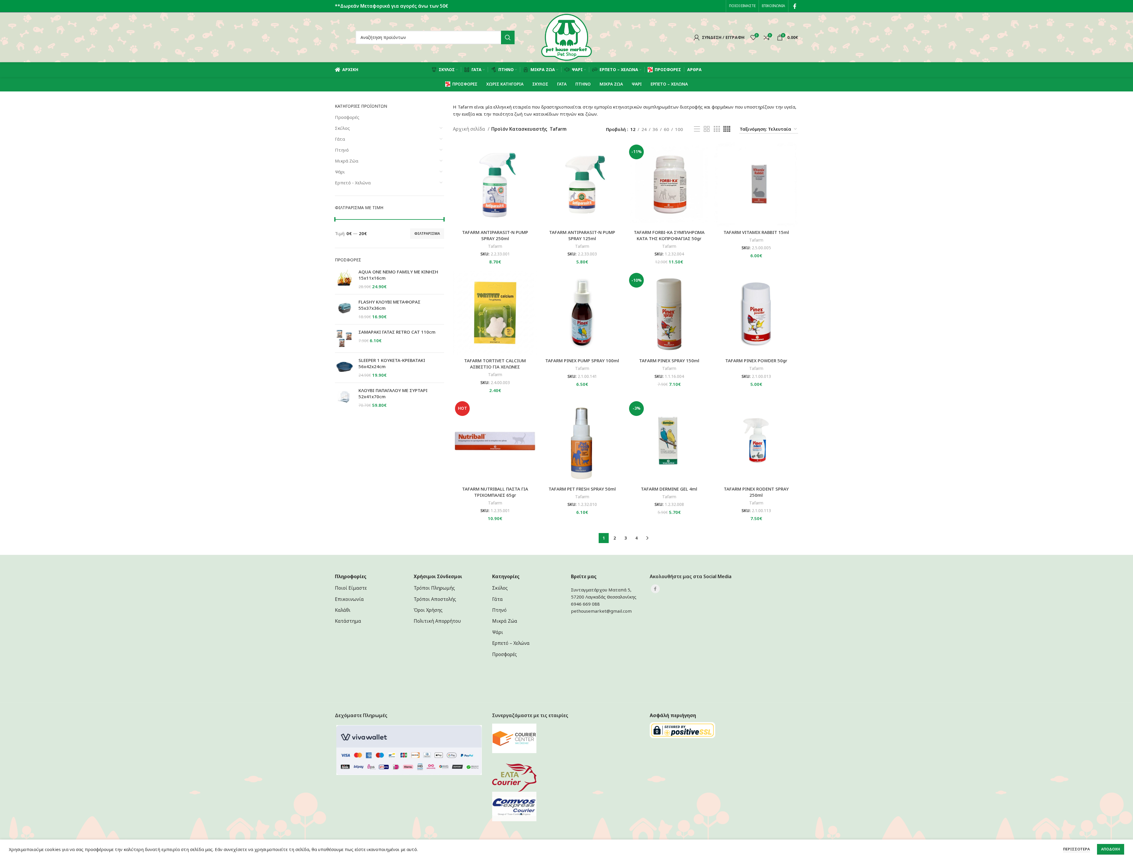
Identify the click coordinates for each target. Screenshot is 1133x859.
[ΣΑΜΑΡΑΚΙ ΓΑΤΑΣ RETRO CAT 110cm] (344, 338)
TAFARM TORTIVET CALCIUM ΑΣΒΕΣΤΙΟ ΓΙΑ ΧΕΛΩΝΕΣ (495, 364)
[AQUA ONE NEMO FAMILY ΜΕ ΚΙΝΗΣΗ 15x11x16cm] (344, 279)
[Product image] (495, 313)
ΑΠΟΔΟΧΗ (1110, 849)
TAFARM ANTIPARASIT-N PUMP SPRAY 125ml (582, 235)
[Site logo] (566, 37)
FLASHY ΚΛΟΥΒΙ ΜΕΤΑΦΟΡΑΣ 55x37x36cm (389, 305)
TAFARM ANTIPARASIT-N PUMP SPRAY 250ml (495, 235)
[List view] (697, 129)
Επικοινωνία (349, 599)
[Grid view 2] (707, 129)
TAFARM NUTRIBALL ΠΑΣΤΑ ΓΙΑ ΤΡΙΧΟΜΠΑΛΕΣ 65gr (495, 492)
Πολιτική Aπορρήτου (437, 621)
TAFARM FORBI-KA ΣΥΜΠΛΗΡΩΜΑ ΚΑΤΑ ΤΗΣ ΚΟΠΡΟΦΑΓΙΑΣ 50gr (669, 235)
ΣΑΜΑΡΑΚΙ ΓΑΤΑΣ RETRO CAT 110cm (396, 332)
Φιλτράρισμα (427, 233)
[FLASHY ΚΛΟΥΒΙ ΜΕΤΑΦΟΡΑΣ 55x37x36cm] (344, 309)
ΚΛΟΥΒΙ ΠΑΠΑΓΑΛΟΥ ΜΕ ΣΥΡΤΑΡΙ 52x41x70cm (393, 393)
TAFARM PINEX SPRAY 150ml (669, 360)
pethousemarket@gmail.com (601, 611)
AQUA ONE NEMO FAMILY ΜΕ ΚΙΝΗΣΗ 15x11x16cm (398, 275)
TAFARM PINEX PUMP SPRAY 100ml (582, 360)
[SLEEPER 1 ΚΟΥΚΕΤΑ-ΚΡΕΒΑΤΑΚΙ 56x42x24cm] (344, 367)
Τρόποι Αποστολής (435, 599)
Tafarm (495, 246)
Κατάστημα (348, 621)
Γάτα (340, 139)
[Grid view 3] (717, 129)
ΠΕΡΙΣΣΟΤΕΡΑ (1076, 849)
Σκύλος (342, 128)
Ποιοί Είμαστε (351, 588)
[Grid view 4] (726, 129)
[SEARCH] (508, 37)
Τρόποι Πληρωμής (434, 588)
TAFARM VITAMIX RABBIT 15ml (756, 232)
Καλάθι (343, 610)
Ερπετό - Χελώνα (353, 183)
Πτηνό (342, 150)
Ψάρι (340, 172)
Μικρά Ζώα (346, 161)
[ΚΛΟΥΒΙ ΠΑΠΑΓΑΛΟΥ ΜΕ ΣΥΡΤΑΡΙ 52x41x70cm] (344, 397)
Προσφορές (347, 117)
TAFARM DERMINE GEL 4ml (669, 489)
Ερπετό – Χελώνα (511, 643)
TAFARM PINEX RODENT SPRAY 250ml (756, 492)
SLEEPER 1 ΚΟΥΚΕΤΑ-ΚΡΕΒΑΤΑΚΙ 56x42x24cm (391, 363)
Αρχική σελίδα (469, 129)
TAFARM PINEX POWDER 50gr (756, 360)
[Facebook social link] (794, 6)
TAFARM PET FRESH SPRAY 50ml (582, 489)
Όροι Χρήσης (428, 610)
